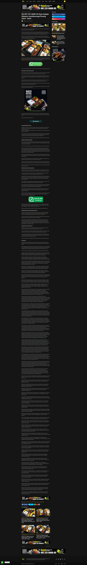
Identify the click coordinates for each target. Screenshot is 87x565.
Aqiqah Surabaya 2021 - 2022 (29, 563)
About (59, 563)
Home (56, 563)
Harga (62, 563)
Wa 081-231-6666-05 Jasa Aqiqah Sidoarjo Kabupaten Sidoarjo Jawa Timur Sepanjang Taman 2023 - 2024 (61, 37)
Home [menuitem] (27, 1)
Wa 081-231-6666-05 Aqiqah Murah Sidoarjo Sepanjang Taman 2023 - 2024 (61, 43)
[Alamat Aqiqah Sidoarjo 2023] (58, 27)
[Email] (39, 504)
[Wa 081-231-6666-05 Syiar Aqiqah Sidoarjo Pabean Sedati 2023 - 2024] (43, 513)
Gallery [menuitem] (34, 1)
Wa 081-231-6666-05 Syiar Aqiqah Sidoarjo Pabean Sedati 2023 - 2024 (42, 520)
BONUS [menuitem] (54, 1)
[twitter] (58, 559)
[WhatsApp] (35, 504)
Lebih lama (48, 546)
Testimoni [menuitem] (38, 1)
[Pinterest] (37, 504)
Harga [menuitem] (31, 1)
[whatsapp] (64, 559)
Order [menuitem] (43, 1)
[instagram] (62, 559)
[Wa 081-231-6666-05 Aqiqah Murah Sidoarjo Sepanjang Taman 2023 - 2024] (54, 42)
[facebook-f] (56, 559)
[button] (64, 1)
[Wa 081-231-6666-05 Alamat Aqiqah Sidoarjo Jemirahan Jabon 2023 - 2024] (28, 529)
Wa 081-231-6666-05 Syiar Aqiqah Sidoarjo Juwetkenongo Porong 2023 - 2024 (43, 536)
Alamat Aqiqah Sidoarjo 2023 (58, 33)
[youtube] (60, 559)
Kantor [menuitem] (46, 1)
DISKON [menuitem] (50, 1)
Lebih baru (23, 546)
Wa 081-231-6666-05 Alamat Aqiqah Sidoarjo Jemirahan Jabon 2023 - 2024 (28, 537)
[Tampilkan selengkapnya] (41, 504)
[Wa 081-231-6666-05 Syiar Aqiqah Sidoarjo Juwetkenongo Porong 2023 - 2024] (43, 529)
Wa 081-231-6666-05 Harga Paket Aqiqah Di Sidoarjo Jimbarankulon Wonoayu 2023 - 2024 (28, 520)
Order (64, 563)
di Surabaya (43, 214)
